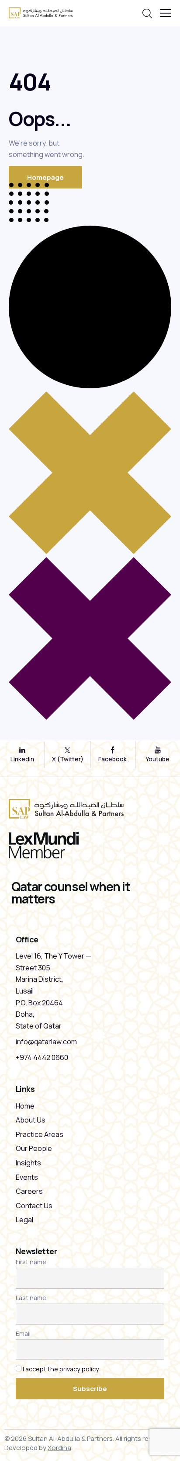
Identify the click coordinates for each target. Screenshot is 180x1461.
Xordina (59, 1447)
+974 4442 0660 (42, 1057)
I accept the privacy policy (61, 1369)
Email (23, 1333)
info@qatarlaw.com (46, 1041)
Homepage (45, 177)
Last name (31, 1298)
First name (31, 1262)
